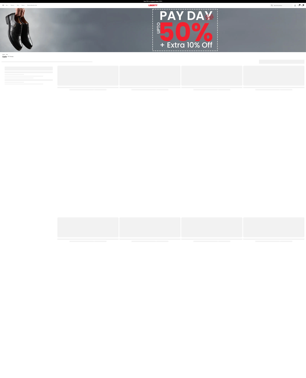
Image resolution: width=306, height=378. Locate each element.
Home (3, 54)
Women (12, 5)
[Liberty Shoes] (153, 5)
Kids (18, 5)
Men (7, 5)
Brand (23, 5)
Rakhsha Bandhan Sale (32, 5)
